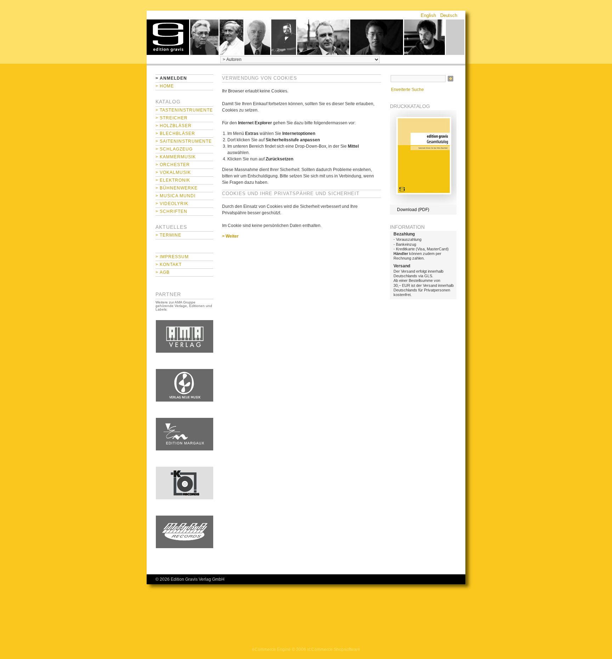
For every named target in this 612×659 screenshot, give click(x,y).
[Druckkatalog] (423, 203)
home (168, 37)
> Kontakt (168, 264)
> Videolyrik (171, 203)
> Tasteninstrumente (184, 110)
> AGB (162, 272)
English (428, 15)
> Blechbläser (175, 133)
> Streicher (171, 117)
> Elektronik (172, 180)
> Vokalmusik (173, 172)
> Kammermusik (175, 156)
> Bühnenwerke (176, 188)
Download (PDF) (413, 209)
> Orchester (172, 164)
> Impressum (172, 256)
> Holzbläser (173, 125)
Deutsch (448, 15)
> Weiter (230, 236)
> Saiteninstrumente (183, 141)
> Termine (168, 235)
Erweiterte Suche (407, 89)
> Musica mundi (175, 195)
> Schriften (171, 211)
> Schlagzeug (174, 149)
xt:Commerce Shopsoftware (333, 649)
